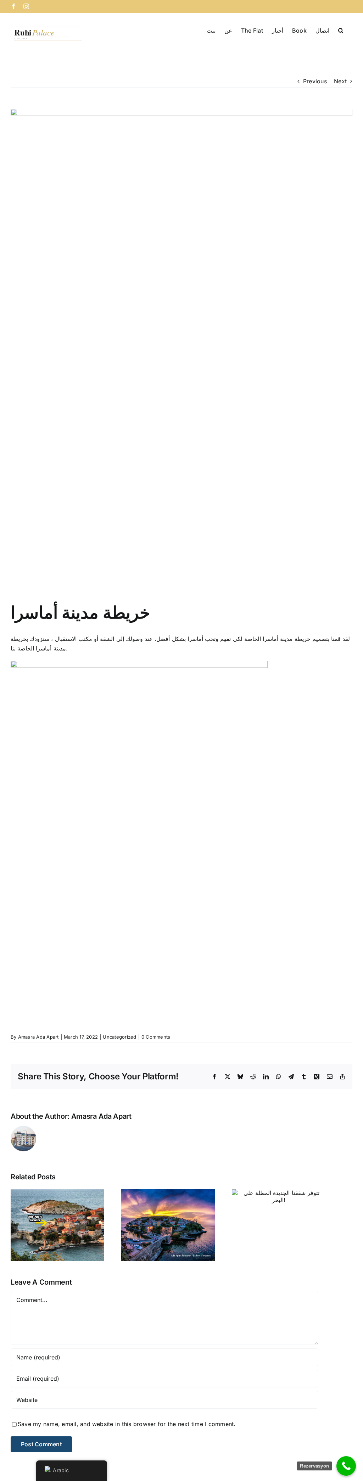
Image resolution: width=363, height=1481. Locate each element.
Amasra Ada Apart (38, 1037)
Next (340, 81)
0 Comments (155, 1037)
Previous (315, 81)
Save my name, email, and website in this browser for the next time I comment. (126, 1423)
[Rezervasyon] (346, 1466)
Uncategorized (119, 1037)
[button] (341, 29)
